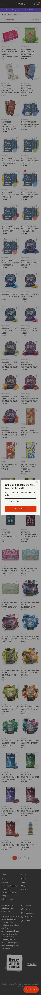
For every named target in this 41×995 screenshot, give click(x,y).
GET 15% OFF (20, 509)
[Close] (37, 482)
